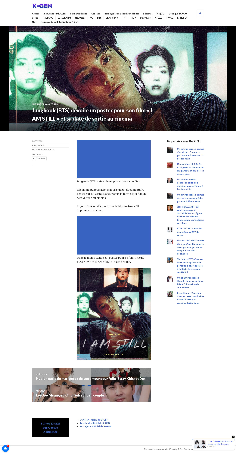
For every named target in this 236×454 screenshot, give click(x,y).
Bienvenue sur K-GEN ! (54, 13)
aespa (35, 17)
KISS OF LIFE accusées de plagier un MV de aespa (189, 231)
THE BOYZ (47, 17)
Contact (95, 13)
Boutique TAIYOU (178, 13)
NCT (34, 21)
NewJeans (80, 17)
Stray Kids (145, 17)
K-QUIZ (161, 13)
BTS (99, 17)
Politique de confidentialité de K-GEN (59, 21)
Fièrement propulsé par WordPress (159, 449)
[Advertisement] (114, 159)
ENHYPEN (182, 17)
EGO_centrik (38, 145)
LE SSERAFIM (64, 17)
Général (55, 104)
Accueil (35, 13)
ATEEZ (158, 17)
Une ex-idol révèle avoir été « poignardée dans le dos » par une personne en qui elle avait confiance (190, 247)
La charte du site (78, 13)
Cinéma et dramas (41, 104)
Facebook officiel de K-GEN (95, 423)
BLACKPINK (112, 17)
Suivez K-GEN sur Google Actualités (50, 427)
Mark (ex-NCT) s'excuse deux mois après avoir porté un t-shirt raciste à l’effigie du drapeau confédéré (190, 266)
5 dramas (148, 13)
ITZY (133, 17)
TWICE (169, 17)
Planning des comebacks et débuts (121, 13)
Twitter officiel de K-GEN (94, 419)
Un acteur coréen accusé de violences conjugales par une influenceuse (190, 198)
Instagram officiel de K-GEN (95, 426)
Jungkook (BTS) (46, 150)
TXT (124, 17)
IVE (91, 17)
